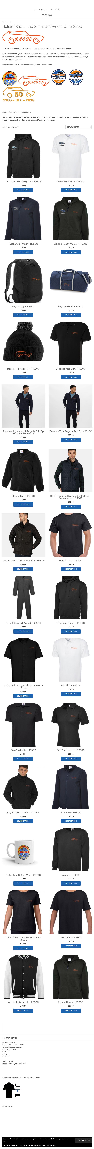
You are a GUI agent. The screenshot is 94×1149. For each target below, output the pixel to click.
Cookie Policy (50, 1145)
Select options (23, 190)
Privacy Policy (7, 1106)
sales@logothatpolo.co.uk (16, 1064)
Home (4, 22)
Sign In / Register (41, 10)
